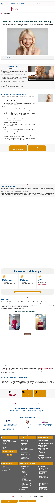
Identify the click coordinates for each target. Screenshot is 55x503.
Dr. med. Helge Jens (49, 411)
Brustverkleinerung (43, 471)
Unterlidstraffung (25, 487)
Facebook (50, 368)
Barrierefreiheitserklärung (26, 457)
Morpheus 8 (24, 472)
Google (41, 368)
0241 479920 (37, 395)
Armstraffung (41, 481)
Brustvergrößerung (43, 469)
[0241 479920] (36, 392)
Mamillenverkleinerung (43, 476)
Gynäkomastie (42, 473)
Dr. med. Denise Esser (25, 441)
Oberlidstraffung (25, 484)
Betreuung (23, 447)
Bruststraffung (42, 472)
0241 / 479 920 (37, 149)
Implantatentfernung (43, 474)
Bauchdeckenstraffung (43, 483)
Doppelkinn (24, 476)
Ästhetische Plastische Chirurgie (27, 463)
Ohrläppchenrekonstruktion (27, 485)
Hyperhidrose (42, 485)
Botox (23, 468)
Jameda (46, 368)
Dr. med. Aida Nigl (24, 443)
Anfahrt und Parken (24, 450)
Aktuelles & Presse (24, 452)
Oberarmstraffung (42, 488)
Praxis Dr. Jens (23, 444)
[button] (2, 4)
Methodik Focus (4, 286)
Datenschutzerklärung (25, 458)
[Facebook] (8, 455)
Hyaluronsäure (24, 469)
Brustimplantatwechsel (43, 468)
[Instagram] (11, 455)
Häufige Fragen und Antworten (27, 449)
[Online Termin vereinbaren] (10, 391)
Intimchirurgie (22, 489)
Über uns (22, 437)
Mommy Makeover (43, 487)
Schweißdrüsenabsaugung (44, 490)
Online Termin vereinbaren (12, 395)
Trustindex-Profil (5, 369)
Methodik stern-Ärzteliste (42, 284)
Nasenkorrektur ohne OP (26, 483)
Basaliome (4, 466)
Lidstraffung (24, 479)
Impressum (23, 456)
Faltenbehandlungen (24, 466)
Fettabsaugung (42, 484)
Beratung (22, 445)
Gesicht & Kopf (23, 474)
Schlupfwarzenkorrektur (43, 477)
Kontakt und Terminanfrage (18, 149)
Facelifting (24, 478)
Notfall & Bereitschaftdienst (26, 454)
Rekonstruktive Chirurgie (7, 463)
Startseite (2, 13)
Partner (22, 453)
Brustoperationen (41, 466)
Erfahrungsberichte (24, 448)
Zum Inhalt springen (4, 1)
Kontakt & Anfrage (26, 395)
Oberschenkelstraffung (43, 489)
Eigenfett (23, 471)
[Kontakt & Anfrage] (23, 392)
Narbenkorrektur (5, 467)
